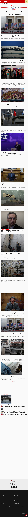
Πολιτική (2, 498)
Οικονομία (3, 500)
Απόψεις (2, 495)
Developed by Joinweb (24, 513)
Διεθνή (2, 503)
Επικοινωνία (18, 506)
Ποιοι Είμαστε (5, 506)
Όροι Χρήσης (9, 506)
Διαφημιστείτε (22, 506)
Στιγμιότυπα (17, 500)
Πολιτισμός (17, 495)
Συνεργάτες (17, 503)
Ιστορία (16, 498)
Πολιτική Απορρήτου (14, 506)
